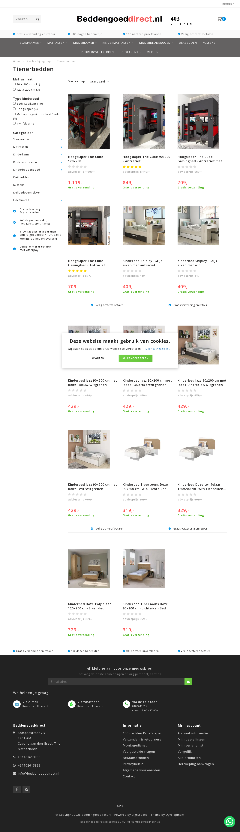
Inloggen (227, 3)
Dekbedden (188, 42)
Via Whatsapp (88, 702)
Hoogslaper (27, 109)
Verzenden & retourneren (143, 739)
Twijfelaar (25, 123)
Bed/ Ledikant (29, 103)
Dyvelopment (175, 814)
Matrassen (56, 42)
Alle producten (189, 758)
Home (17, 61)
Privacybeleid (133, 764)
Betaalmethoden (136, 758)
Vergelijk (185, 751)
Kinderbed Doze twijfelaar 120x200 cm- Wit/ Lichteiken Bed (200, 488)
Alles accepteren (135, 358)
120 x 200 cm (28, 89)
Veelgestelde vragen (139, 751)
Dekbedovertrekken (97, 52)
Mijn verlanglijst (190, 745)
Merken (153, 52)
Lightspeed (140, 814)
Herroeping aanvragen (196, 764)
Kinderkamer (83, 42)
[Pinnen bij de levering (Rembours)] (120, 805)
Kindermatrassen (116, 42)
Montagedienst (135, 745)
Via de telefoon (145, 702)
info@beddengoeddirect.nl (38, 773)
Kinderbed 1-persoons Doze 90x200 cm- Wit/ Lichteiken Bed (145, 488)
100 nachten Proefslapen (142, 733)
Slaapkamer (29, 42)
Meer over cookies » (158, 348)
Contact (129, 776)
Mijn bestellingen (191, 739)
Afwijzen (98, 358)
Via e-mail (30, 702)
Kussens (208, 42)
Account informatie (193, 733)
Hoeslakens (128, 52)
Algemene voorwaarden (141, 770)
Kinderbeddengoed (154, 42)
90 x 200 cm (28, 84)
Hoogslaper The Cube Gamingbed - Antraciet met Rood (200, 161)
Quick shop (94, 155)
